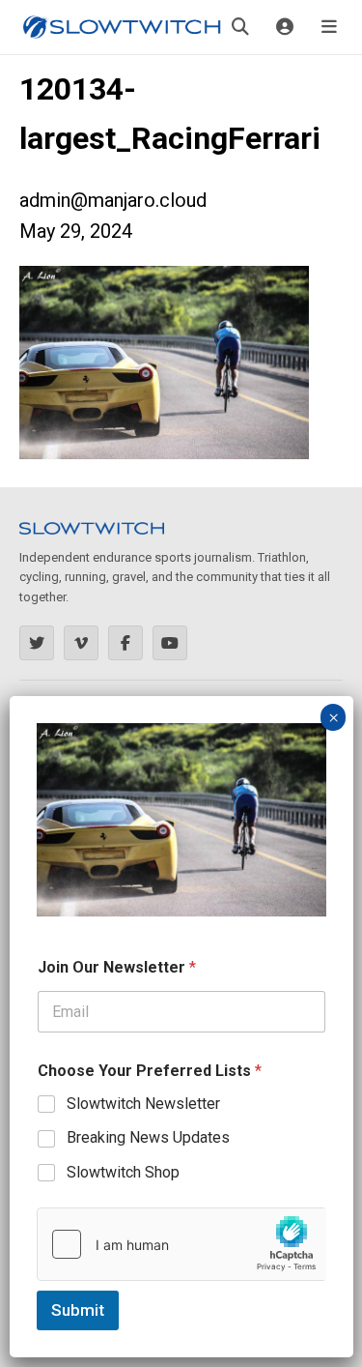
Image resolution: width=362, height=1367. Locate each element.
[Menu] (329, 27)
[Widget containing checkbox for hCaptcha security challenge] (181, 1244)
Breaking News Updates (148, 1137)
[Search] (240, 27)
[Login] (284, 27)
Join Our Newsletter (117, 967)
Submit (77, 1310)
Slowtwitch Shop (123, 1172)
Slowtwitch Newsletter (143, 1103)
